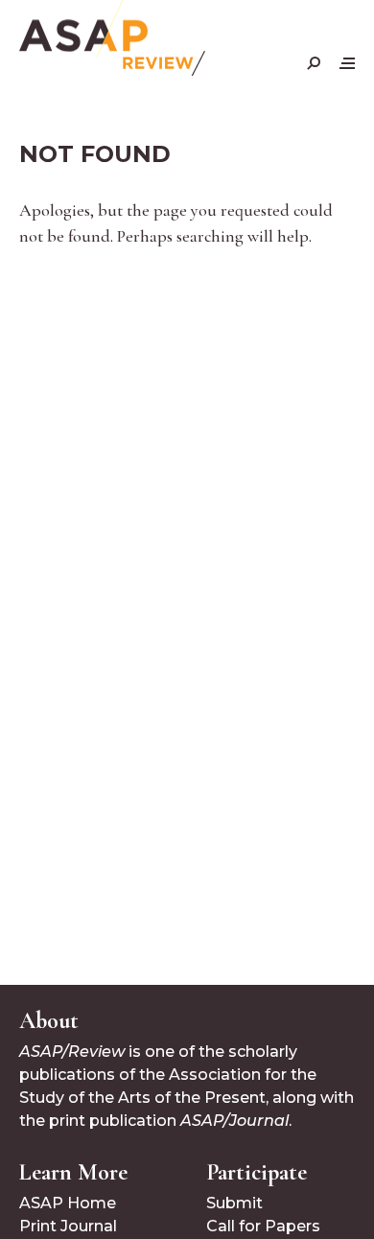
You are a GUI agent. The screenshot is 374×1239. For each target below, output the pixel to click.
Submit (234, 1203)
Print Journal (68, 1226)
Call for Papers (263, 1226)
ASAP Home (67, 1203)
